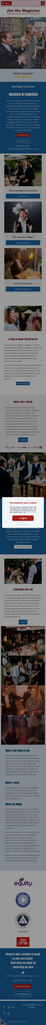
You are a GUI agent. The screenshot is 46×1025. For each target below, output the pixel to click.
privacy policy (31, 512)
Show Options (22, 524)
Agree (24, 518)
